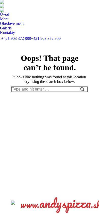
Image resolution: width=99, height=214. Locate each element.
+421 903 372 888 (16, 38)
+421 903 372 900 (46, 38)
